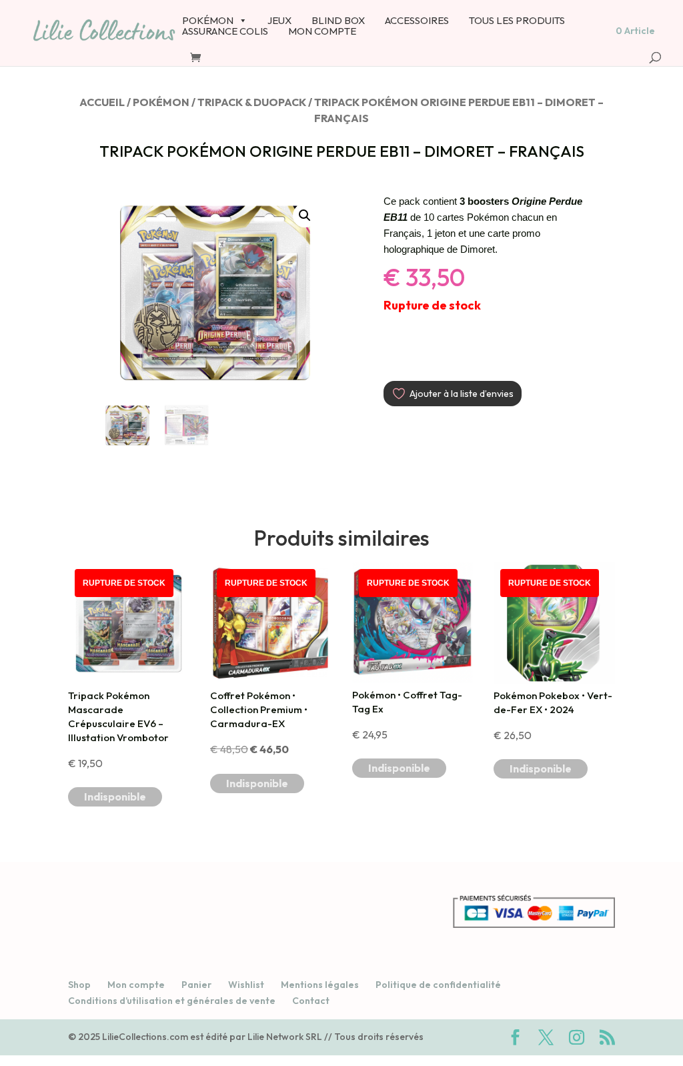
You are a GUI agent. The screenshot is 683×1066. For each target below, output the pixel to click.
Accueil (102, 102)
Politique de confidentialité (438, 985)
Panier (196, 985)
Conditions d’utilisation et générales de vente (171, 1001)
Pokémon (161, 102)
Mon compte (136, 985)
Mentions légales (320, 985)
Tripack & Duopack (251, 102)
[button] (305, 215)
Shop (79, 985)
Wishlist (246, 985)
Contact (310, 1001)
